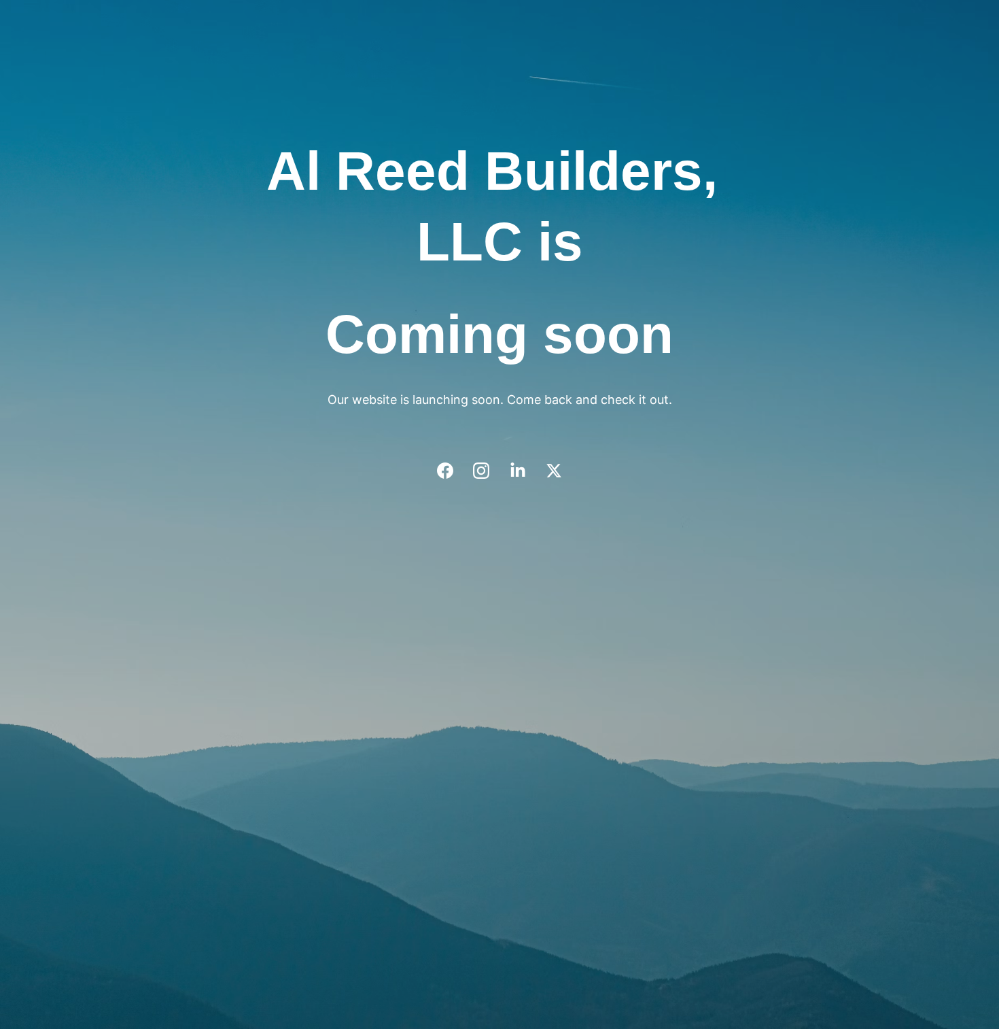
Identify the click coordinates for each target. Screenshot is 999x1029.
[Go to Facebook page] (452, 470)
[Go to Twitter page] (554, 470)
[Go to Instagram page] (488, 470)
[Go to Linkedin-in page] (525, 470)
